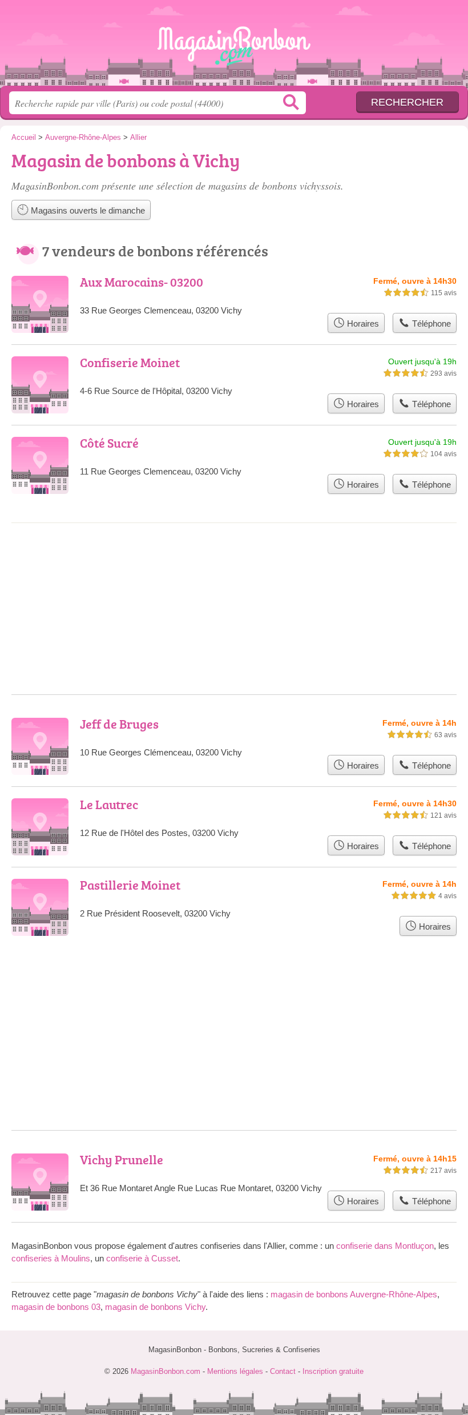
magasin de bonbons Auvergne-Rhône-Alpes (354, 1294)
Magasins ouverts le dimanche (87, 210)
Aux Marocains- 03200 (141, 282)
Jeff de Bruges (119, 724)
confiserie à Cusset (142, 1258)
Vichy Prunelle (121, 1159)
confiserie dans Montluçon (385, 1246)
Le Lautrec (109, 804)
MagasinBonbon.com (234, 47)
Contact (283, 1371)
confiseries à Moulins (50, 1258)
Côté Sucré (109, 443)
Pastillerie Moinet (130, 885)
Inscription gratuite (333, 1371)
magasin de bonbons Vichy (155, 1307)
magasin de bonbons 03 (55, 1307)
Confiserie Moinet (130, 362)
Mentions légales (235, 1371)
